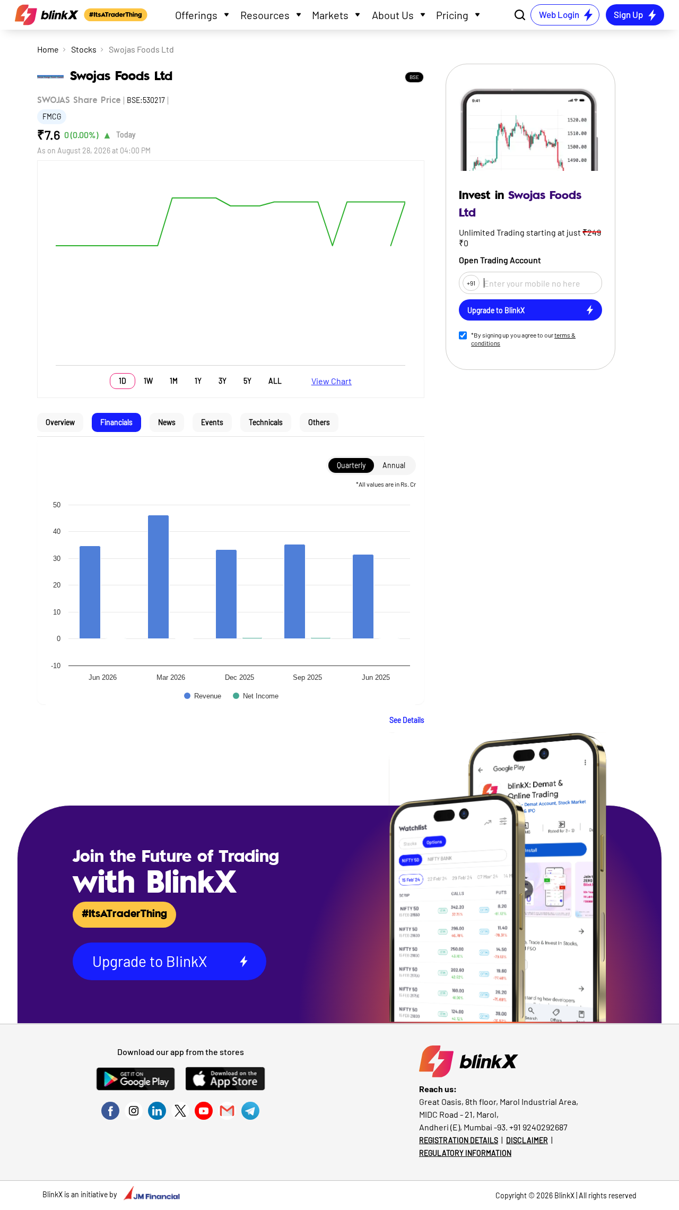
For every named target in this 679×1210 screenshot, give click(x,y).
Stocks (84, 49)
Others (319, 422)
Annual (393, 465)
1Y (198, 380)
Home (48, 49)
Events (212, 422)
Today (125, 134)
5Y (247, 380)
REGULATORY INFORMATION (465, 1152)
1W (148, 380)
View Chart (331, 381)
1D (122, 380)
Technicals (266, 422)
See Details (406, 719)
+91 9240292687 (538, 1127)
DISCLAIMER (527, 1140)
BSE (414, 77)
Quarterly (351, 465)
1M (174, 380)
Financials (116, 422)
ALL (275, 380)
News (167, 422)
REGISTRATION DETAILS (458, 1140)
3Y (223, 380)
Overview (60, 422)
